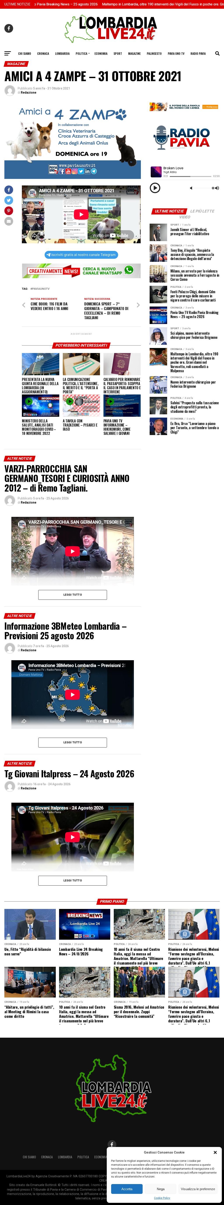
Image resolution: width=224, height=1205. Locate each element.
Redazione (28, 92)
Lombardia (62, 53)
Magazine (134, 53)
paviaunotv (40, 289)
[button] (215, 1152)
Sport (118, 53)
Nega (160, 1189)
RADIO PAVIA (198, 53)
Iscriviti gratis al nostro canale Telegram (83, 255)
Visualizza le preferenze (198, 1189)
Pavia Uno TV (176, 53)
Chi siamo (24, 53)
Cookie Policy (162, 1198)
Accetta (126, 1189)
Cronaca (43, 53)
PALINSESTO (154, 53)
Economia (100, 53)
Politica (81, 53)
